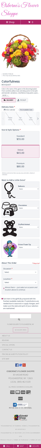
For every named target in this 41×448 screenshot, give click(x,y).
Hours (35, 446)
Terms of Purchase (21, 440)
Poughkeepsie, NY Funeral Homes (14, 426)
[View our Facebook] (17, 366)
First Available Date (26, 110)
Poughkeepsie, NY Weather (11, 433)
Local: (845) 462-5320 (20, 381)
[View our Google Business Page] (20, 366)
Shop (11, 22)
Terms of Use (35, 440)
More (4, 95)
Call (7, 446)
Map (21, 446)
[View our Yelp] (24, 366)
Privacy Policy (6, 440)
